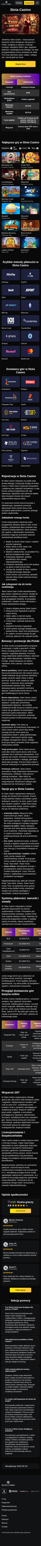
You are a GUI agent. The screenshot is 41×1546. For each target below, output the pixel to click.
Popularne (5, 148)
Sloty (33, 148)
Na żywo (15, 148)
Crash (24, 148)
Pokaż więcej (21, 1290)
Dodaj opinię (20, 1211)
